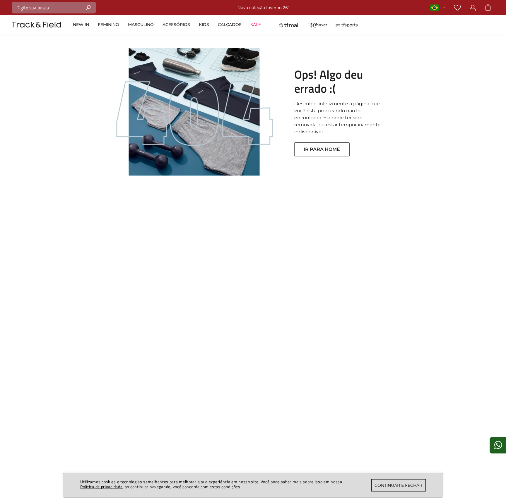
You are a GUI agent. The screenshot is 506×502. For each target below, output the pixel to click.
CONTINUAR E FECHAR (398, 485)
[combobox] (54, 7)
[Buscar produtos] (88, 7)
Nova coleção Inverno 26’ (263, 7)
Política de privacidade (101, 487)
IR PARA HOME (322, 149)
